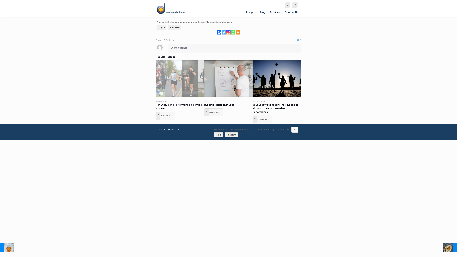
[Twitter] (224, 32)
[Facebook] (219, 32)
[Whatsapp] (233, 32)
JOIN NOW (175, 27)
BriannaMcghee (179, 47)
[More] (238, 32)
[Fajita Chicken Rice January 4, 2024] (7, 247)
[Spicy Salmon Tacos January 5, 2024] (450, 247)
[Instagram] (228, 32)
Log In (162, 27)
